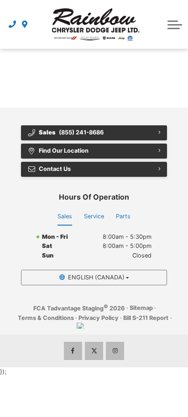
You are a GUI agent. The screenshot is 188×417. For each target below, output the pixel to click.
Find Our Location (64, 150)
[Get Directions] (25, 24)
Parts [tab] (123, 216)
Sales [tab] (64, 216)
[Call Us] (12, 24)
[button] (174, 24)
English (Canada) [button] (96, 277)
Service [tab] (94, 216)
